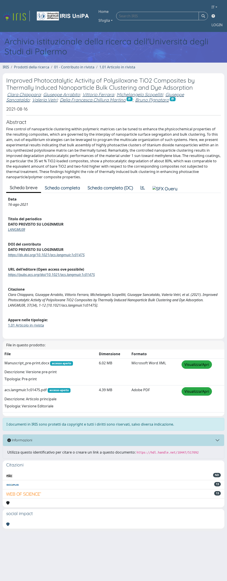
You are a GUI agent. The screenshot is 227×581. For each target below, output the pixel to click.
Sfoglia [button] (104, 20)
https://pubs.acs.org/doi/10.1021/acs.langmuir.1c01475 (51, 274)
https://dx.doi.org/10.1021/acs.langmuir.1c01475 (46, 254)
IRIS (6, 67)
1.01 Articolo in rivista (117, 67)
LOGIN (217, 24)
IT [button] (213, 7)
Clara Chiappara (24, 94)
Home (103, 11)
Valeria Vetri (44, 100)
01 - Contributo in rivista (74, 67)
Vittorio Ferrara (98, 94)
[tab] (143, 187)
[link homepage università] (63, 16)
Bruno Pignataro (152, 100)
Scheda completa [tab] (62, 187)
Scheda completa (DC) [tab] (110, 187)
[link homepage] (16, 16)
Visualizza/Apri (196, 364)
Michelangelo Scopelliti (140, 94)
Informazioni (21, 440)
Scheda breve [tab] (23, 187)
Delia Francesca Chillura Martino (93, 100)
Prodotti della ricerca (31, 67)
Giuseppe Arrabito (61, 94)
